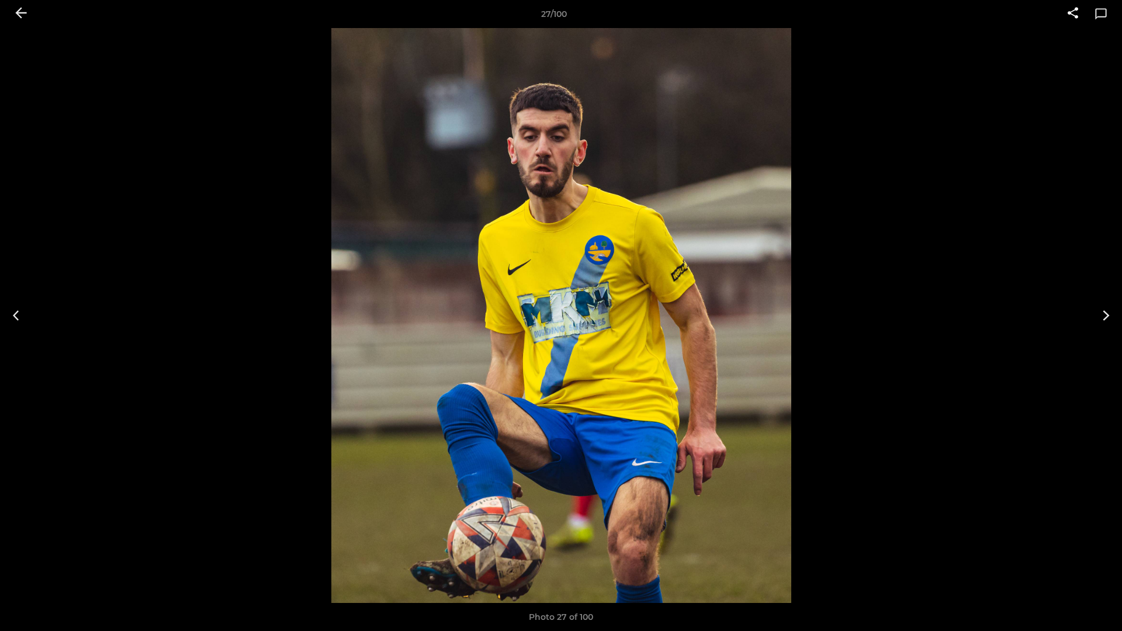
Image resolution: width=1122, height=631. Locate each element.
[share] (1073, 14)
